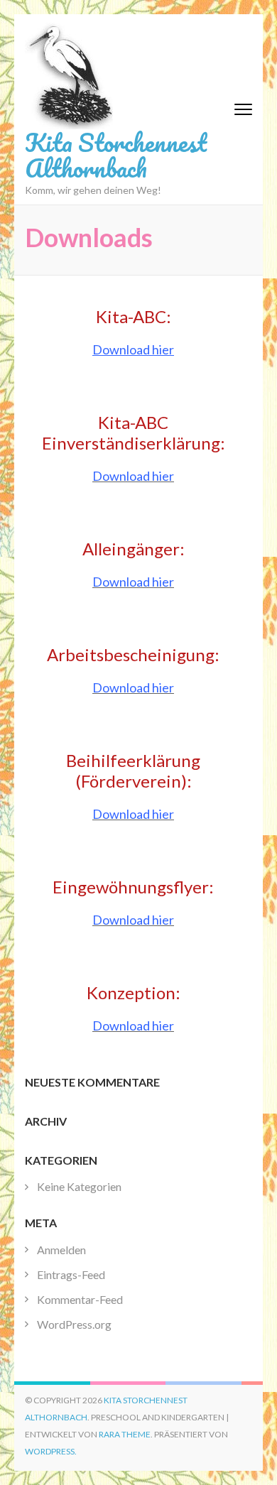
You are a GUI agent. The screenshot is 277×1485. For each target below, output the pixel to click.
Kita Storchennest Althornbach (116, 154)
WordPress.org (74, 1324)
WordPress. (51, 1451)
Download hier (133, 349)
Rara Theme (125, 1434)
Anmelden (61, 1249)
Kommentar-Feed (80, 1299)
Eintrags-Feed (71, 1274)
